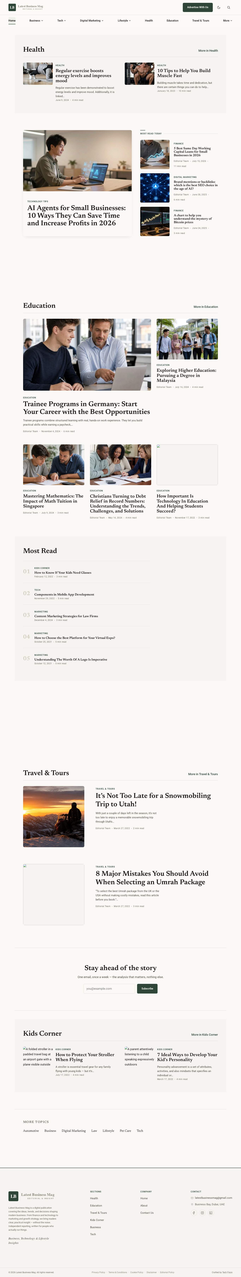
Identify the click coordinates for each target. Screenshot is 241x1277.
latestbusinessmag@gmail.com (213, 1197)
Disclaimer (152, 1272)
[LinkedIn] (211, 1213)
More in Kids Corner (204, 1034)
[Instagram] (202, 1213)
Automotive (31, 1131)
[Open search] (229, 7)
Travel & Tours (98, 1212)
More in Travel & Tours (203, 774)
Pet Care (125, 1131)
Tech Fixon (227, 1272)
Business (50, 1131)
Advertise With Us (197, 7)
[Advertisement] (120, 261)
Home (144, 1198)
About (143, 1205)
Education (96, 1205)
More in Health (208, 50)
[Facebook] (194, 1213)
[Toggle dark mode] (219, 7)
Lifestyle (108, 1131)
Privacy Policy (98, 1272)
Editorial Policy (167, 1272)
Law (94, 1131)
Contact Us (147, 1212)
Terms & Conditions (118, 1272)
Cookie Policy (136, 1272)
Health (94, 1198)
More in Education (206, 306)
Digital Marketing (74, 1131)
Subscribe (147, 988)
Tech (140, 1131)
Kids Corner (97, 1220)
